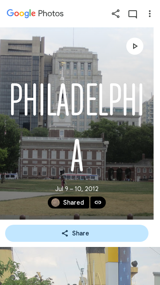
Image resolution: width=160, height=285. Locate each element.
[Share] (115, 13)
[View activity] (132, 13)
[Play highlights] (135, 46)
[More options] (149, 13)
